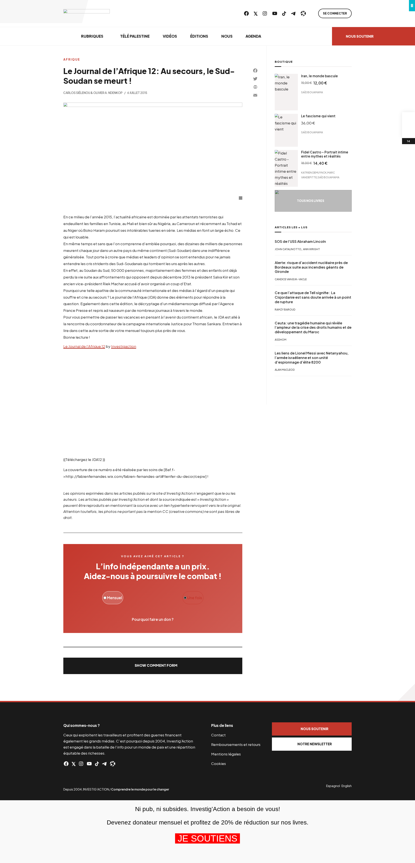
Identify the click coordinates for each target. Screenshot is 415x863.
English (347, 786)
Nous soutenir (360, 36)
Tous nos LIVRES (310, 201)
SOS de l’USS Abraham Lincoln (300, 241)
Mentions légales (226, 754)
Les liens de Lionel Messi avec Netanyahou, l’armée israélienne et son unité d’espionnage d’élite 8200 (311, 357)
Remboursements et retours (235, 744)
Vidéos (170, 36)
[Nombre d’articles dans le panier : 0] (408, 118)
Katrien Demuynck (314, 172)
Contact (218, 735)
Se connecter (335, 13)
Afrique (71, 59)
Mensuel (114, 597)
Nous (227, 36)
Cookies (218, 763)
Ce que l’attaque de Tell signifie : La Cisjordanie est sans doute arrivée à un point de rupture (313, 297)
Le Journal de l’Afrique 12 (84, 346)
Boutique (284, 61)
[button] (152, 666)
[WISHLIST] (408, 131)
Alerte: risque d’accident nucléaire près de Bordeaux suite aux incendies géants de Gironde (311, 267)
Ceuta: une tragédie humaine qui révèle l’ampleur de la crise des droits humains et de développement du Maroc (313, 327)
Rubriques (92, 36)
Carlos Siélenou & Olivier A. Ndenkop (93, 93)
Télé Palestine (135, 36)
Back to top (406, 692)
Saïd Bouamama (312, 92)
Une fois (194, 597)
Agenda (253, 36)
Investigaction (123, 346)
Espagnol (333, 786)
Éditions (199, 36)
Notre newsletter (314, 744)
